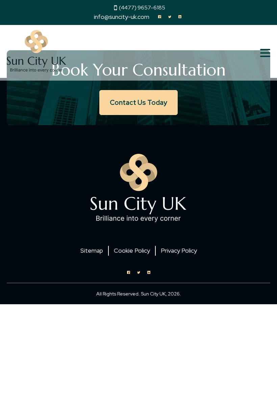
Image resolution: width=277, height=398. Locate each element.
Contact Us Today (138, 102)
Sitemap (91, 250)
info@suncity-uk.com (121, 17)
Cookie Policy (132, 250)
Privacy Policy (179, 250)
